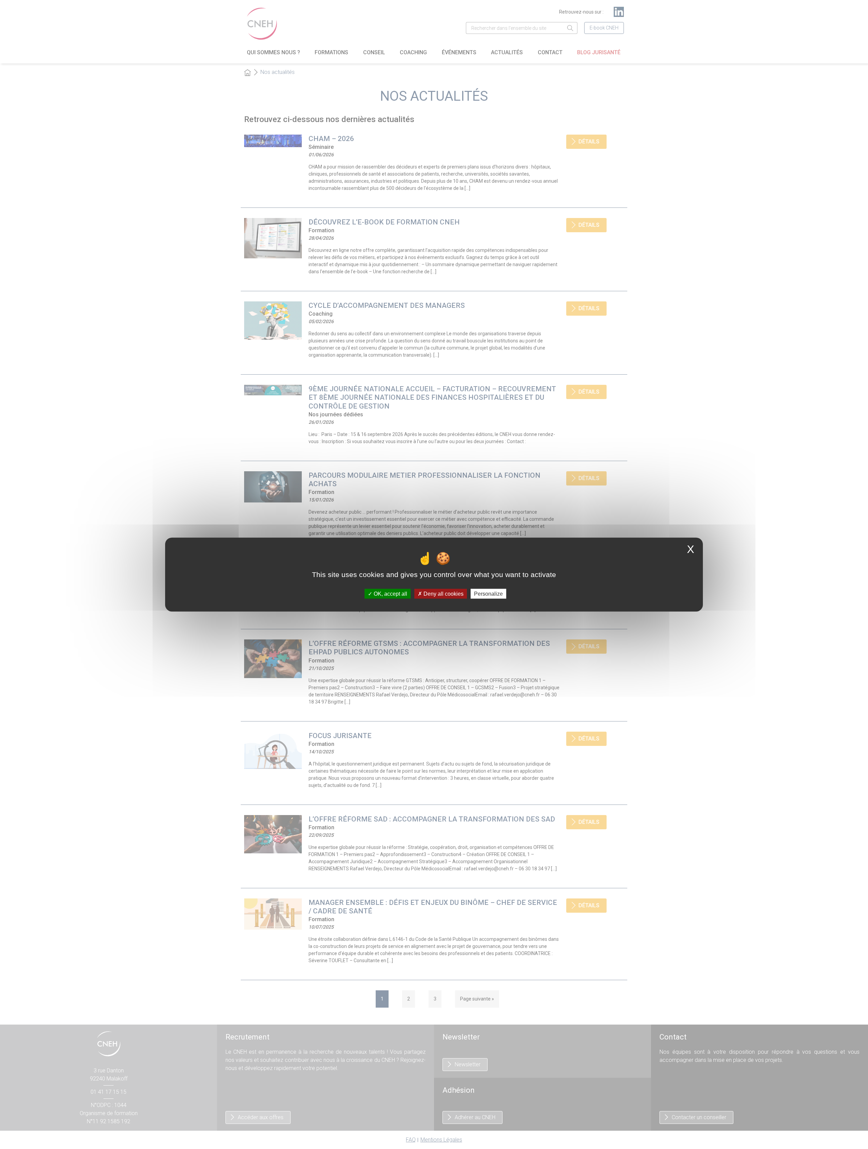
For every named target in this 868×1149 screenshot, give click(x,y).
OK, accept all (389, 594)
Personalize (488, 594)
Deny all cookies (442, 594)
